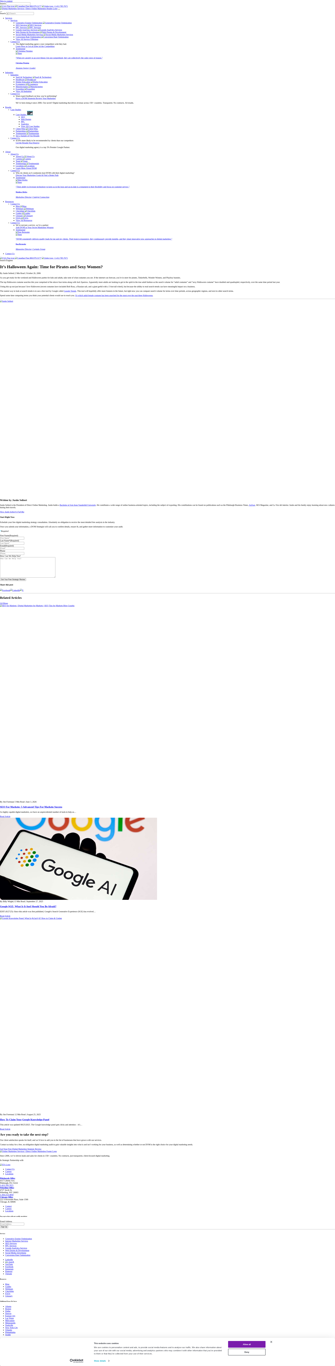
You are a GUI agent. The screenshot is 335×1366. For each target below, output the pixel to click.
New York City (11, 1328)
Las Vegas (9, 1318)
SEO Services (22, 25)
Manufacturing (22, 87)
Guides (19, 213)
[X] (22, 590)
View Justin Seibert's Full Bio (12, 512)
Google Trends (70, 291)
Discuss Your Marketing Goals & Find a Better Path (37, 175)
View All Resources (24, 220)
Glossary (20, 216)
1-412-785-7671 (6, 1185)
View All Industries (24, 91)
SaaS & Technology (24, 77)
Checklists (20, 211)
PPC (23, 122)
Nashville (9, 1325)
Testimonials (21, 133)
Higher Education (23, 82)
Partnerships (21, 131)
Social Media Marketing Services (30, 34)
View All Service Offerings (27, 39)
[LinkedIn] (15, 590)
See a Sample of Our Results (27, 136)
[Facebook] (5, 590)
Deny (246, 1352)
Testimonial (20, 49)
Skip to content (6, 1)
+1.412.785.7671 (60, 6)
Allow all (247, 1344)
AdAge (252, 505)
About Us (14, 154)
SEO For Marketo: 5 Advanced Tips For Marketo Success (31, 807)
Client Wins (21, 129)
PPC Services (21, 27)
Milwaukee (10, 1320)
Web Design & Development (28, 32)
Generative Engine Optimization (29, 23)
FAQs (18, 218)
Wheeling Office (7, 1188)
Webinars (20, 209)
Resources (9, 201)
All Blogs (4, 603)
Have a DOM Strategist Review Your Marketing (36, 98)
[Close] (1, 11)
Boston (8, 1309)
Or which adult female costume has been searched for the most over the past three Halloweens (114, 295)
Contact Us (15, 42)
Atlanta (8, 1306)
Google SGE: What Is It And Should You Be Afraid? (28, 906)
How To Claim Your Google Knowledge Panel (24, 1119)
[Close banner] (271, 1342)
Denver (8, 1313)
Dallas (7, 1311)
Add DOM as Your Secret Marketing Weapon (35, 227)
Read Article (5, 816)
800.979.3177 (35, 6)
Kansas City (10, 1316)
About (7, 152)
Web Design (26, 119)
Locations (20, 166)
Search (3, 3)
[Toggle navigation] (59, 9)
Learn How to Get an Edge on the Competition (35, 46)
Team (18, 161)
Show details (100, 1361)
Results (8, 107)
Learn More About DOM (26, 168)
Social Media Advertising (15, 1253)
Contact (8, 1206)
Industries (9, 72)
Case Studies (15, 110)
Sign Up (4, 1227)
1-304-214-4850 (6, 1195)
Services (8, 18)
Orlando (8, 1330)
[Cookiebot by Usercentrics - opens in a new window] (76, 1361)
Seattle (8, 1335)
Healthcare (20, 79)
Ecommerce (21, 84)
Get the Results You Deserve (27, 143)
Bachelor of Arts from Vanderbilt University (78, 505)
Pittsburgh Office (7, 1178)
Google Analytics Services (27, 30)
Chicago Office (6, 1197)
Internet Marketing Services (16, 1241)
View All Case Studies (30, 126)
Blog (18, 206)
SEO (23, 117)
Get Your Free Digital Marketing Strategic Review (20, 1149)
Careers (19, 159)
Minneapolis (10, 1323)
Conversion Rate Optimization (28, 37)
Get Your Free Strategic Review (13, 579)
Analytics (25, 124)
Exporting (20, 89)
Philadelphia (10, 1332)
